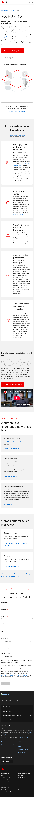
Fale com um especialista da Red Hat (15, 64)
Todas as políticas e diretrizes (7, 798)
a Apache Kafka (6, 37)
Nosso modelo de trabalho (8, 751)
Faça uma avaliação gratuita (12, 51)
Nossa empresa (5, 748)
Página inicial (4, 10)
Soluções (12, 10)
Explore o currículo (10, 449)
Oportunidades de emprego (24, 779)
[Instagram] (18, 708)
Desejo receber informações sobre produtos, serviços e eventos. (16, 666)
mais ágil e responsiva (19, 214)
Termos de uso (21, 796)
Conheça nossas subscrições (13, 384)
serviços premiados (24, 744)
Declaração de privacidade (7, 796)
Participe (7, 504)
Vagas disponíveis (22, 759)
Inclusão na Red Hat (5, 785)
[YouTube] (6, 708)
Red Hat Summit (5, 787)
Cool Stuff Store (21, 785)
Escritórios (20, 781)
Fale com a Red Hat (5, 783)
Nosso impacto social (23, 756)
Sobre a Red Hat (5, 779)
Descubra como (9, 477)
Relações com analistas (7, 757)
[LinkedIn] (2, 708)
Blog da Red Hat (21, 783)
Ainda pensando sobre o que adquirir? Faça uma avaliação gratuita (16, 575)
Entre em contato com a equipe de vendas (15, 544)
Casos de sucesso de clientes (8, 754)
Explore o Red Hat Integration (17, 111)
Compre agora (8, 58)
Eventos (3, 781)
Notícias (20, 748)
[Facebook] (10, 708)
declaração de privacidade (22, 682)
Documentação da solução (17, 136)
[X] (14, 708)
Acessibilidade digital (22, 798)
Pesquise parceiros (10, 566)
